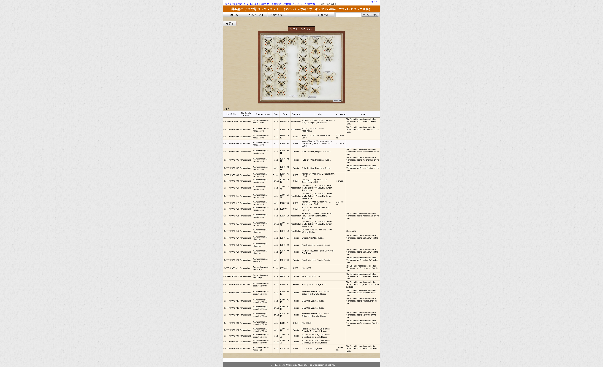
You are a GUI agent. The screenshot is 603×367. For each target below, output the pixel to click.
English (373, 1)
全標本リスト (311, 4)
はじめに (265, 4)
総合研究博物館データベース (238, 4)
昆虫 (256, 4)
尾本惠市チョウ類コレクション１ (287, 4)
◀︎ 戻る (230, 23)
